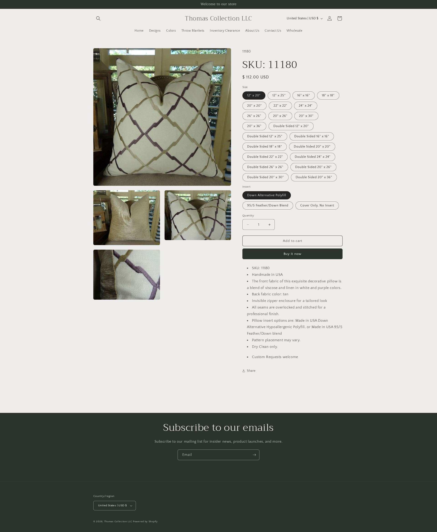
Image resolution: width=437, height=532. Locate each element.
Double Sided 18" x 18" (264, 146)
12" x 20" (254, 95)
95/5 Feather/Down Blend (267, 205)
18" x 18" (328, 95)
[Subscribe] (254, 454)
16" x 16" (303, 95)
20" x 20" (254, 106)
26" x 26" (254, 116)
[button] (98, 18)
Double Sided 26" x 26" (265, 167)
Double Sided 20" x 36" (314, 177)
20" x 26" (280, 116)
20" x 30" (306, 116)
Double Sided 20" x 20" (312, 146)
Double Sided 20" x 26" (313, 167)
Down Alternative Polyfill (266, 195)
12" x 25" (279, 95)
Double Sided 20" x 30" (265, 177)
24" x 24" (306, 106)
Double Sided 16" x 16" (311, 136)
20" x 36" (254, 126)
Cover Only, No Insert (317, 205)
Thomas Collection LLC (118, 521)
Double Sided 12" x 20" (291, 126)
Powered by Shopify (145, 521)
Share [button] (251, 371)
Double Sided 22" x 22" (265, 157)
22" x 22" (280, 106)
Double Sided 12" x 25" (264, 136)
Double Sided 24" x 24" (312, 157)
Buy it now (292, 254)
